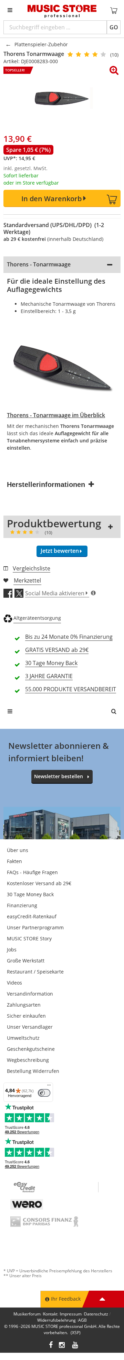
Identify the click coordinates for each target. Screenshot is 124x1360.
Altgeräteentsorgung (37, 618)
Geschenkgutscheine (31, 1049)
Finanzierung (22, 905)
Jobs (12, 949)
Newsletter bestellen (58, 776)
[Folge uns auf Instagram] (62, 1346)
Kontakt (50, 1314)
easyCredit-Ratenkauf (31, 916)
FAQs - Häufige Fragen (32, 872)
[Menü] (49, 1087)
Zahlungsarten (24, 1004)
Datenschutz (96, 1314)
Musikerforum (27, 1314)
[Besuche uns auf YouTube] (75, 1346)
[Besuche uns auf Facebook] (51, 1346)
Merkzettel (27, 580)
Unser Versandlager (30, 1027)
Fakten (14, 861)
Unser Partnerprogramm (35, 927)
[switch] (44, 1093)
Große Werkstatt (25, 960)
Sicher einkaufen (26, 1015)
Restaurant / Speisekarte (35, 971)
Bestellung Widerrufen (33, 1071)
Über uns (17, 850)
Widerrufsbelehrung (56, 1320)
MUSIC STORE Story (29, 938)
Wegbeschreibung (28, 1060)
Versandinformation (30, 993)
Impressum (71, 1314)
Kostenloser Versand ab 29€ (39, 883)
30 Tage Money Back (30, 894)
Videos (14, 982)
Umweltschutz (23, 1038)
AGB (82, 1320)
